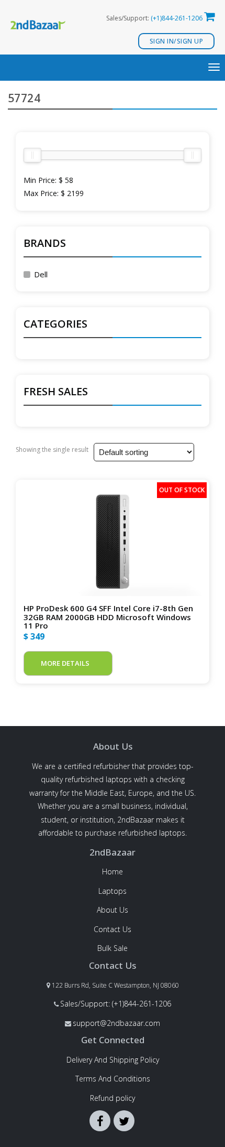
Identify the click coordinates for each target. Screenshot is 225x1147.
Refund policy (112, 1098)
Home (112, 872)
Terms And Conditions (112, 1079)
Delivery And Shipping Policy (112, 1060)
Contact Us (112, 929)
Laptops (112, 891)
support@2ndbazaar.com (116, 1023)
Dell (41, 274)
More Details (65, 663)
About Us (112, 910)
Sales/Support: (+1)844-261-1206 (115, 1004)
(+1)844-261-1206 (177, 18)
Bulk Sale (112, 948)
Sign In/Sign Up (177, 41)
